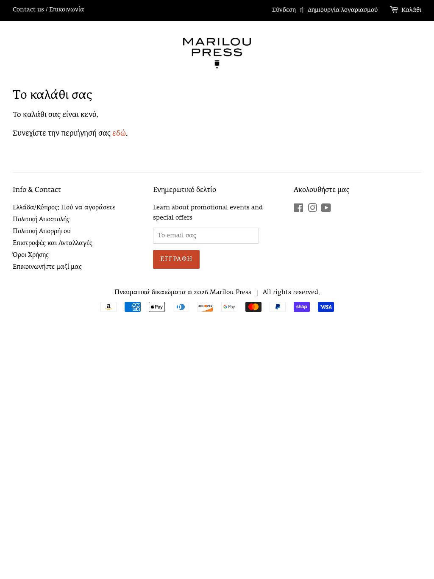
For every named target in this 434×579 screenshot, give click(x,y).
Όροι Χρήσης (31, 255)
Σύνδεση (284, 10)
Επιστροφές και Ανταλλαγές (52, 243)
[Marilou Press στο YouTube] (326, 210)
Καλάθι (411, 10)
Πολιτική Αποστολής (41, 220)
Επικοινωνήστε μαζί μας (47, 267)
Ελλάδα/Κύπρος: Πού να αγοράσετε (64, 208)
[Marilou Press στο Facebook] (298, 210)
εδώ (119, 133)
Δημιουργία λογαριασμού (343, 10)
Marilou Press (230, 292)
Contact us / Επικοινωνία (48, 10)
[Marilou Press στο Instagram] (312, 210)
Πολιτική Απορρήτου (42, 231)
